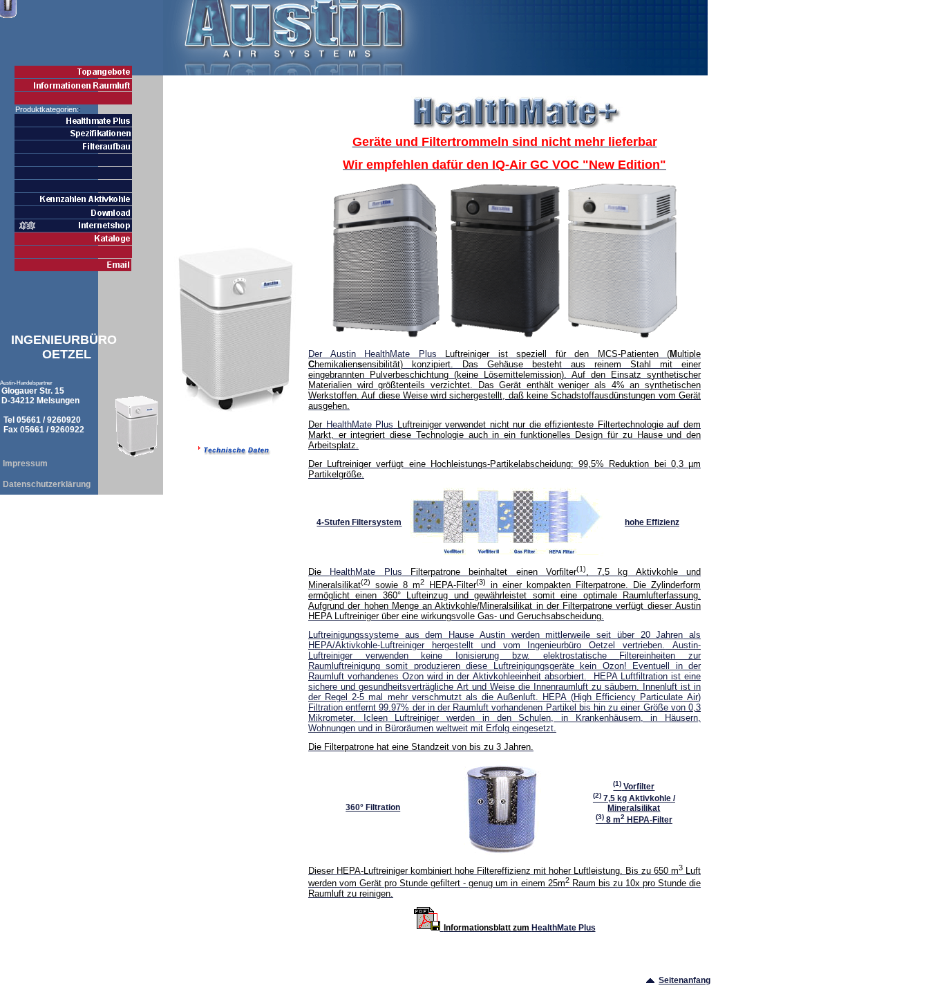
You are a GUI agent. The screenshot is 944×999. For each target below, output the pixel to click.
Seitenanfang (684, 980)
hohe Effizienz (652, 522)
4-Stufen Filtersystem (359, 522)
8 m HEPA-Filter (634, 820)
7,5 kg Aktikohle (634, 803)
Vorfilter (633, 786)
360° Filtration (373, 807)
